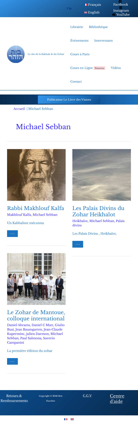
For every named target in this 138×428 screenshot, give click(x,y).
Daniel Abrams (18, 325)
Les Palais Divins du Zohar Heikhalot (98, 211)
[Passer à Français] (66, 419)
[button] (69, 99)
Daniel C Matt (42, 325)
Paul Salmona (30, 338)
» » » (14, 234)
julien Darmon (37, 334)
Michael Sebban (45, 215)
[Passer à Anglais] (72, 419)
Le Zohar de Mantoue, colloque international (36, 315)
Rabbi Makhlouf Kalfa (35, 208)
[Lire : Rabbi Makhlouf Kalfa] (36, 175)
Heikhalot (80, 221)
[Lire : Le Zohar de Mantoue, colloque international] (36, 279)
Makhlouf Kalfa (19, 215)
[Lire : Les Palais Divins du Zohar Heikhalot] (101, 175)
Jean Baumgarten (28, 329)
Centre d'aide (117, 398)
